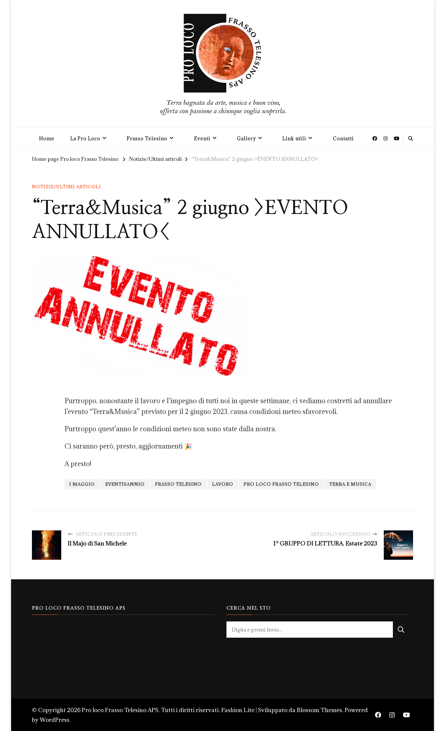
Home (46, 138)
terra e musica (350, 484)
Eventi (202, 138)
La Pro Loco (85, 138)
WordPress (54, 719)
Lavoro (222, 484)
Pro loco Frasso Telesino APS (120, 710)
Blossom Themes (319, 710)
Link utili (294, 138)
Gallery (246, 138)
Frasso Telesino (147, 138)
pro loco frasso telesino (281, 484)
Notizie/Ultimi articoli (66, 187)
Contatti (343, 138)
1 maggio (82, 484)
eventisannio (125, 484)
